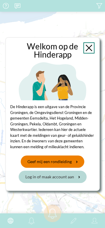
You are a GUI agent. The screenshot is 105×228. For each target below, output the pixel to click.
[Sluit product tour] (89, 48)
